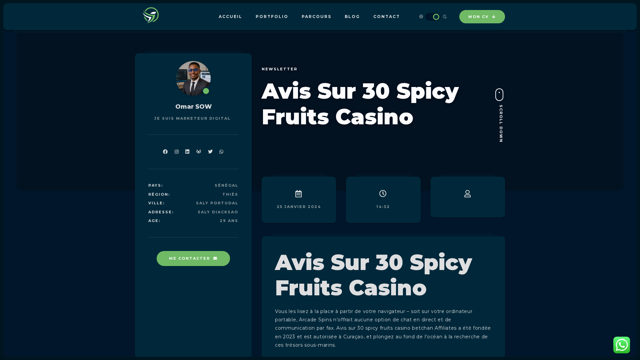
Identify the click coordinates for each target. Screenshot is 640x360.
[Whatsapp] (221, 151)
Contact (386, 16)
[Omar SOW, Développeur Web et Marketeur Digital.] (151, 16)
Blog (352, 16)
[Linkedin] (187, 151)
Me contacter (189, 258)
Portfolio (272, 16)
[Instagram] (177, 151)
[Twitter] (210, 151)
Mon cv (478, 16)
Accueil (230, 16)
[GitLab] (198, 151)
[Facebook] (165, 151)
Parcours (316, 16)
